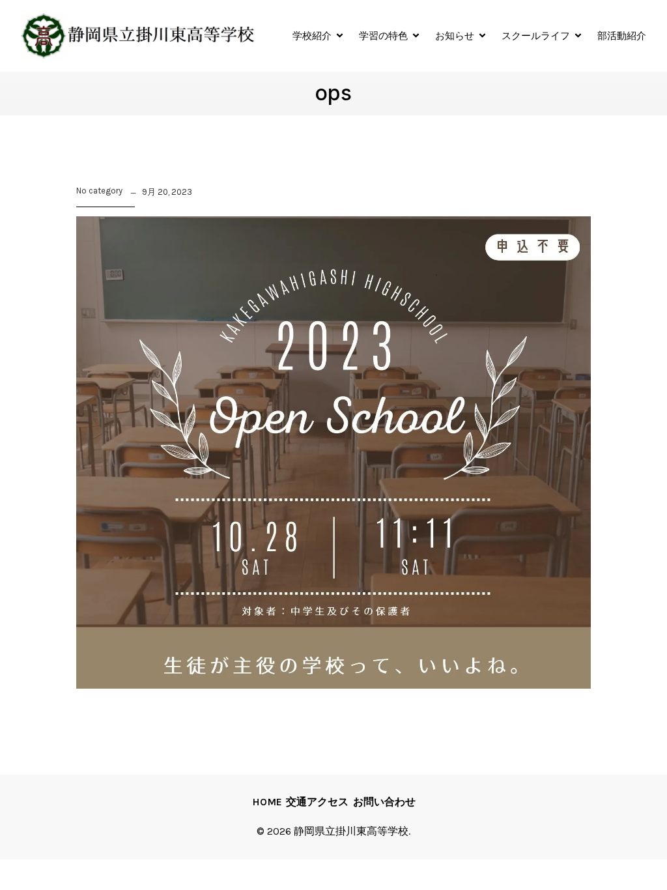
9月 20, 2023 (167, 192)
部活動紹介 (621, 35)
